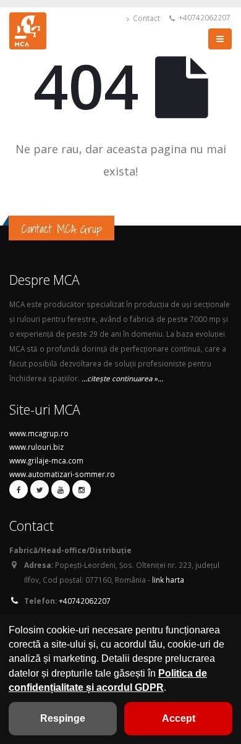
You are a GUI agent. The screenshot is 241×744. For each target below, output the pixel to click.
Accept (178, 718)
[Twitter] (39, 489)
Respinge (62, 718)
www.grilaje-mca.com (46, 460)
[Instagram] (81, 489)
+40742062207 (203, 17)
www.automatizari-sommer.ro (62, 474)
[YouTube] (60, 489)
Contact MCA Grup (61, 228)
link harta (168, 580)
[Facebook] (18, 489)
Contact (145, 18)
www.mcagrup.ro (39, 433)
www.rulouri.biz (36, 447)
